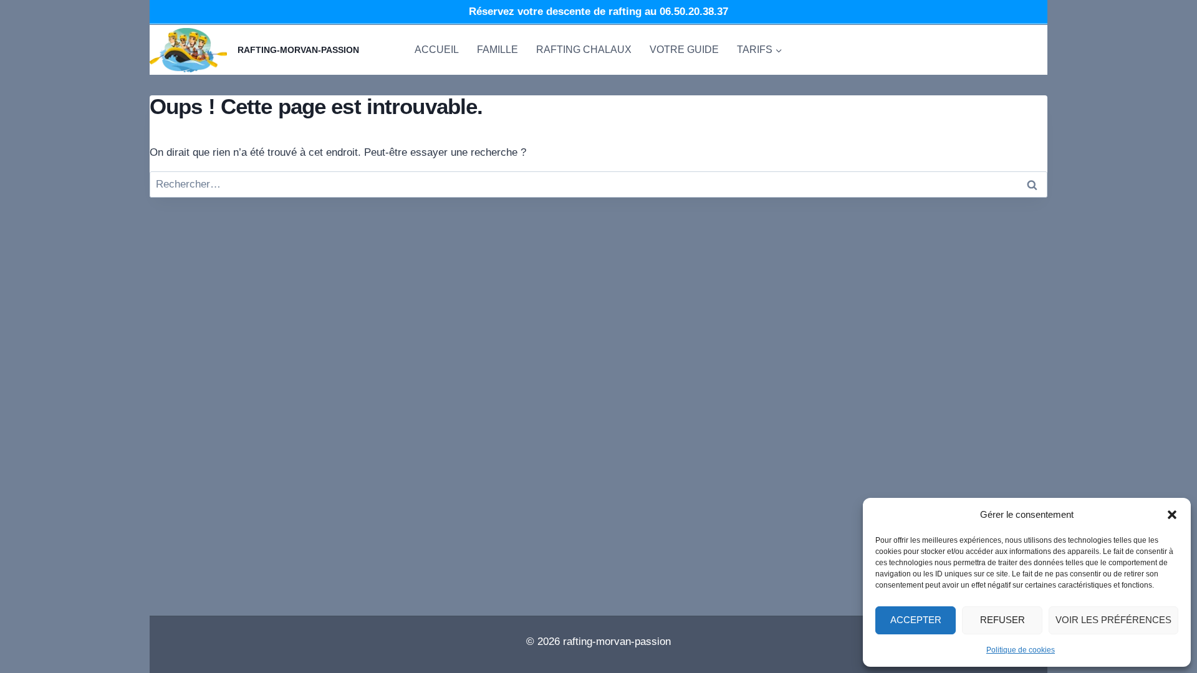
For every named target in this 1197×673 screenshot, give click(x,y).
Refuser (1002, 619)
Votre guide (684, 49)
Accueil (437, 49)
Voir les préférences (1113, 619)
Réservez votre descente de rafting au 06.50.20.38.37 (598, 11)
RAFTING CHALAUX (584, 49)
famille (497, 49)
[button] (1172, 514)
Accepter (915, 619)
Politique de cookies (1020, 650)
